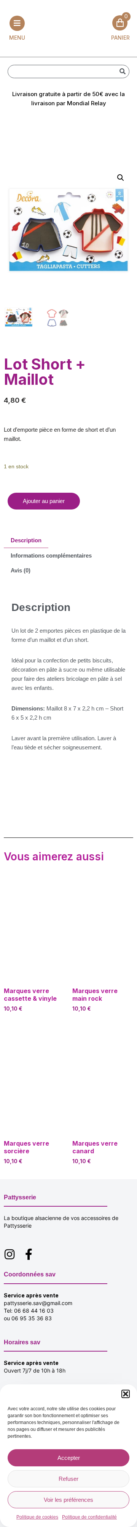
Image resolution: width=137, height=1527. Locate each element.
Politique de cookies (37, 1517)
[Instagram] (9, 1254)
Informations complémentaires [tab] (51, 555)
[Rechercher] (122, 71)
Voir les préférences (68, 1499)
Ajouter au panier (44, 501)
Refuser (68, 1479)
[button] (125, 1394)
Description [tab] (26, 540)
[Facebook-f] (28, 1254)
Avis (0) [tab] (20, 570)
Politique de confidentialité (89, 1517)
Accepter (68, 1458)
